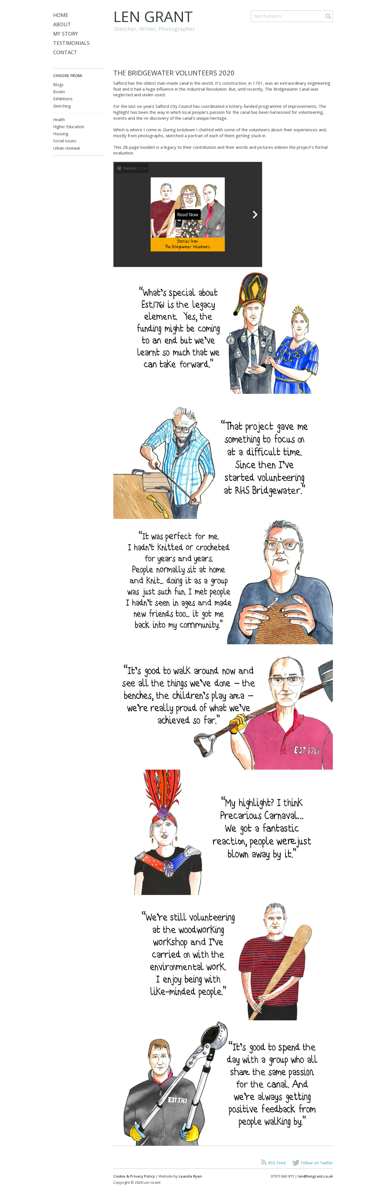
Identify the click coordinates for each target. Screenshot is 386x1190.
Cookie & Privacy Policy (134, 1176)
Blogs (58, 84)
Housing (60, 133)
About (62, 24)
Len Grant (153, 16)
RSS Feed (276, 1162)
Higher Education (68, 126)
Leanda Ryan (190, 1176)
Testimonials (71, 43)
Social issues (64, 140)
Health (59, 119)
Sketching (62, 106)
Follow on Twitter (317, 1162)
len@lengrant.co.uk (315, 1176)
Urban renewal (66, 148)
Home (60, 15)
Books (59, 91)
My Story (65, 33)
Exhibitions (63, 98)
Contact (65, 52)
